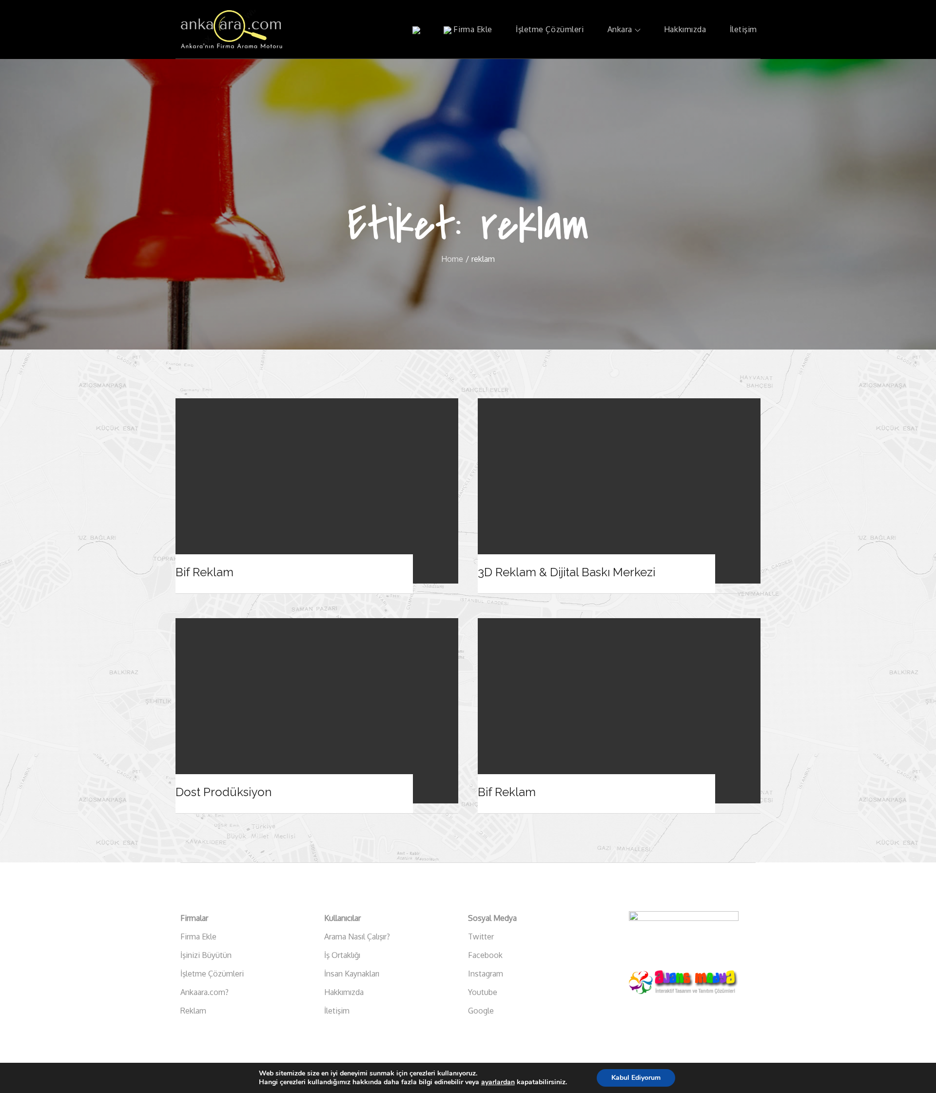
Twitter (481, 936)
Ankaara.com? (204, 992)
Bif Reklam (205, 572)
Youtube (482, 992)
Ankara (619, 29)
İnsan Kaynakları (351, 973)
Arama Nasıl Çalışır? (357, 936)
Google (481, 1010)
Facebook (485, 955)
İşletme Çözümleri (550, 29)
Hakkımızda (685, 29)
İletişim (743, 29)
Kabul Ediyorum (636, 1077)
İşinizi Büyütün (206, 955)
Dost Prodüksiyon (224, 792)
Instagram (485, 973)
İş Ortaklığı (342, 955)
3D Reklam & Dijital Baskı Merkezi (566, 572)
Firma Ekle (471, 29)
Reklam (193, 1010)
